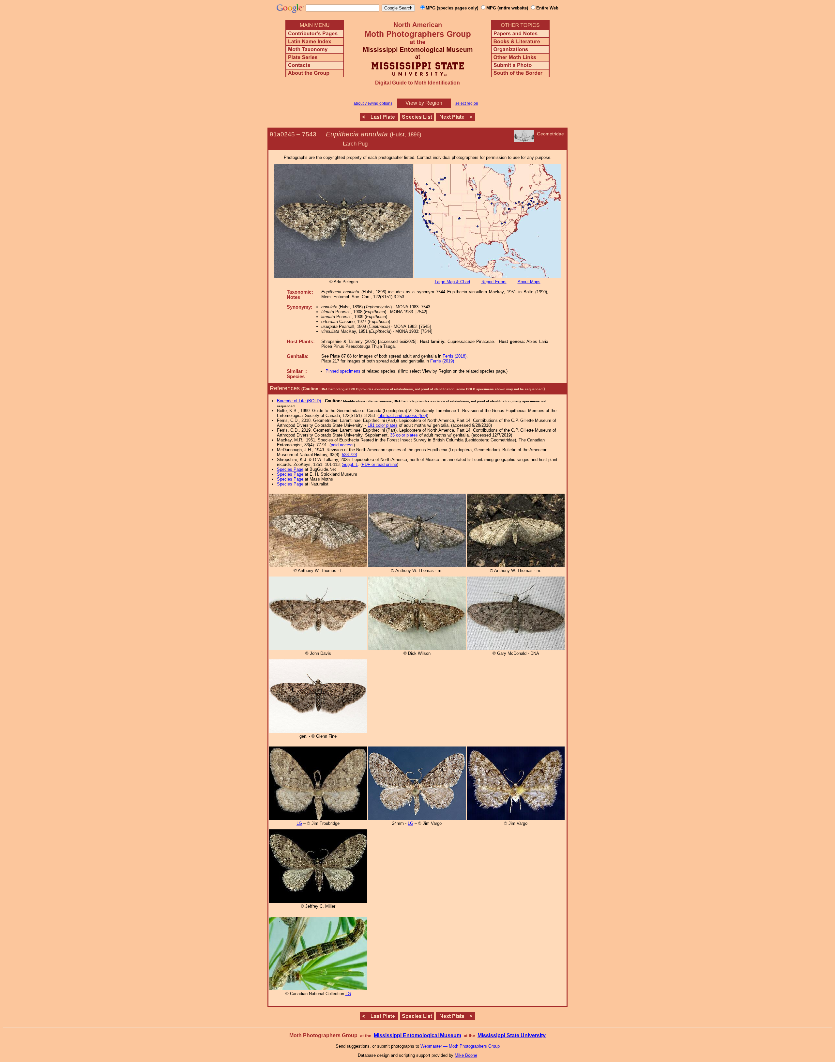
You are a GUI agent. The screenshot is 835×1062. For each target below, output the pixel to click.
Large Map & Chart (452, 281)
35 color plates (404, 435)
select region (466, 103)
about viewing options (373, 103)
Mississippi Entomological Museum (417, 1035)
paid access (342, 444)
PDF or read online (379, 464)
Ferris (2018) (454, 356)
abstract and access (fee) (403, 415)
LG (299, 823)
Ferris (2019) (442, 361)
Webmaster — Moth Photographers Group (460, 1046)
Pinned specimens (343, 371)
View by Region (423, 103)
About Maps (529, 281)
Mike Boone (466, 1055)
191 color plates (383, 425)
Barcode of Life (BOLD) (299, 400)
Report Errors (494, 281)
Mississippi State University (512, 1035)
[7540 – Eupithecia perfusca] (379, 119)
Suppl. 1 (350, 464)
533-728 (349, 454)
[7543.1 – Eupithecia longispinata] (455, 119)
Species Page (290, 469)
